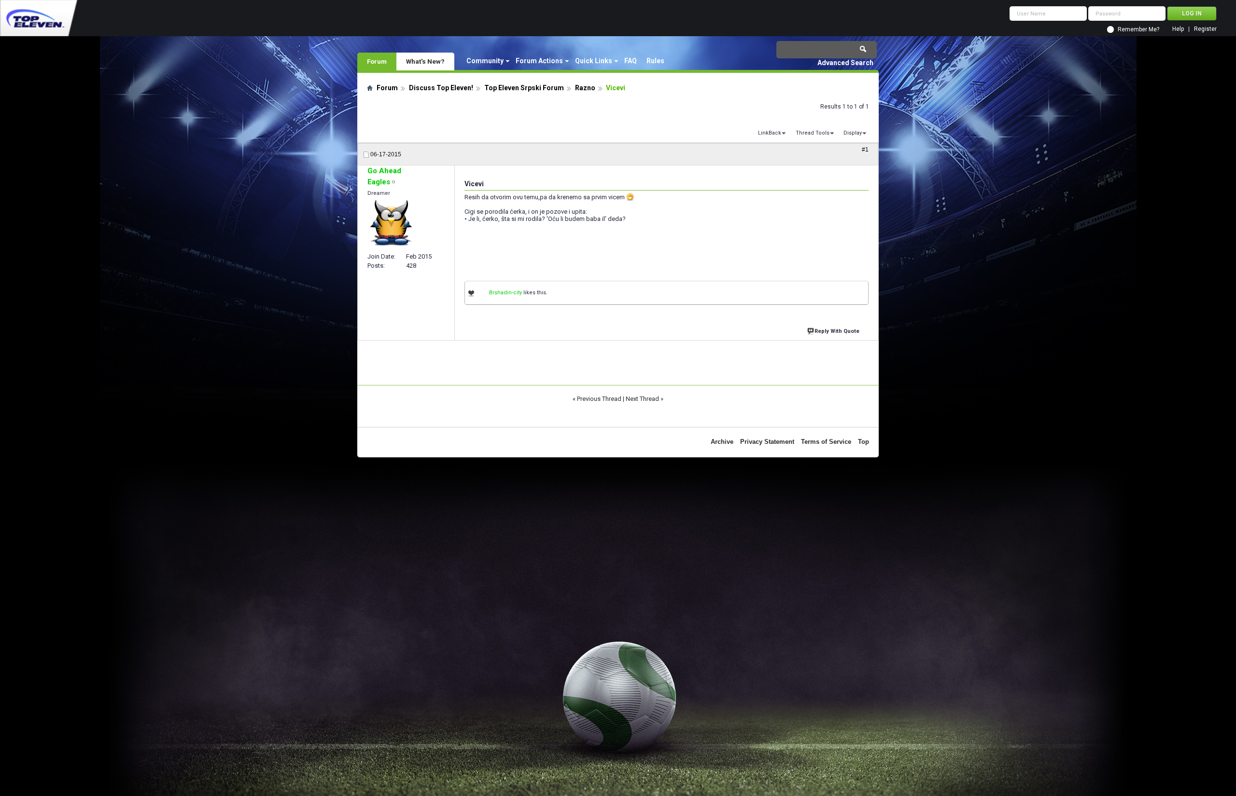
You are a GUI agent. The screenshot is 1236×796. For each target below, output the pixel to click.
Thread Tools (812, 133)
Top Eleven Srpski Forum (524, 88)
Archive (722, 441)
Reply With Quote (837, 331)
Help (1178, 29)
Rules (655, 61)
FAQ (630, 61)
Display (852, 133)
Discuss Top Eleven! (441, 88)
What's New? (425, 61)
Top (863, 441)
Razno (585, 88)
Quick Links (593, 61)
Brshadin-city (505, 292)
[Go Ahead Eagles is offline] (391, 224)
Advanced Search (845, 63)
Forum (377, 61)
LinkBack (769, 133)
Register (1205, 29)
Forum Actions (539, 61)
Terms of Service (826, 441)
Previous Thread (599, 398)
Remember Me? (1138, 29)
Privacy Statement (767, 441)
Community (485, 61)
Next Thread (642, 398)
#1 (865, 149)
